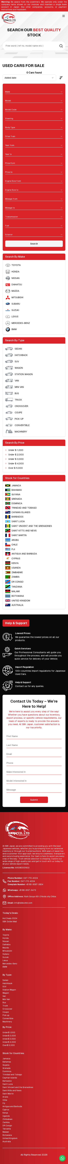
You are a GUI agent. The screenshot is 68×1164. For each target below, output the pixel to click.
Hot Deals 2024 (10, 918)
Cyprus (6, 1110)
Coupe (6, 1012)
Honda (6, 938)
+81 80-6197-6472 (27, 890)
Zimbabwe (7, 1119)
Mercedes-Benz (10, 964)
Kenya (5, 1113)
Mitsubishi (7, 951)
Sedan (5, 980)
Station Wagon (9, 990)
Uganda (6, 1116)
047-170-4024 (30, 878)
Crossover (7, 1009)
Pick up (6, 1015)
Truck (5, 1006)
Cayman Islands (10, 1078)
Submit (34, 800)
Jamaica (6, 1059)
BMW (5, 967)
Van (4, 996)
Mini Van (6, 999)
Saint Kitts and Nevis (12, 1090)
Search (34, 243)
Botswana (7, 1135)
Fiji (4, 1103)
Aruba (5, 1097)
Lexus (5, 960)
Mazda (6, 948)
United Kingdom (10, 1138)
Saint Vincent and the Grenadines (18, 1087)
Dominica (7, 1071)
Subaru (6, 954)
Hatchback (7, 983)
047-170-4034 (28, 881)
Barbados (7, 1081)
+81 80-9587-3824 (34, 884)
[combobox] (34, 91)
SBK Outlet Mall (10, 921)
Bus (4, 1002)
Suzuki (6, 957)
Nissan (6, 941)
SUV (4, 986)
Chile (5, 1100)
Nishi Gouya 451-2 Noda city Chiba (40, 896)
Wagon (6, 993)
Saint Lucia (8, 1084)
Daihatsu (7, 944)
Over (9, 1045)
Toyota (6, 935)
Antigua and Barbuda (12, 1106)
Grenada (6, 1068)
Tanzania (7, 1129)
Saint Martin (8, 1094)
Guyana (6, 1065)
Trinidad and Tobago (12, 1074)
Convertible (8, 1018)
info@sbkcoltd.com (23, 903)
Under (9, 1032)
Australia (7, 1141)
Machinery (7, 1022)
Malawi (6, 1132)
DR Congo (7, 1125)
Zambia (6, 1122)
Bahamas (7, 1062)
